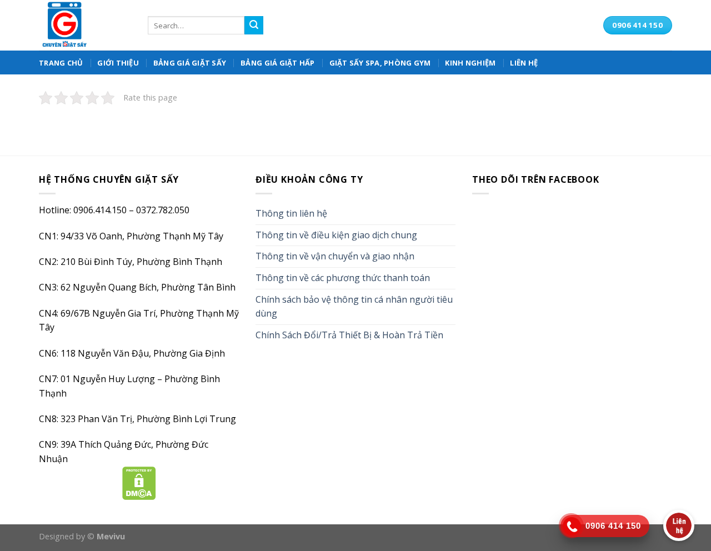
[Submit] (253, 25)
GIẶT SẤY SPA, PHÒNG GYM (380, 63)
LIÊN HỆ (524, 63)
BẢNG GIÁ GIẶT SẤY (189, 63)
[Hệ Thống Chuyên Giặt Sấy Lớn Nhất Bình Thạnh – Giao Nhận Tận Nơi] (85, 25)
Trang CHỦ (61, 63)
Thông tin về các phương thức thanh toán (343, 278)
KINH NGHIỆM (470, 63)
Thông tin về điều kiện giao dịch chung (336, 235)
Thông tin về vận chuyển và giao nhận (335, 256)
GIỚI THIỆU (118, 63)
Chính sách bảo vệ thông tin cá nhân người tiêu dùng (354, 306)
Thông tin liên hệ (291, 213)
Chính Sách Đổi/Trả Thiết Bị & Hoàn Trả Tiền (349, 335)
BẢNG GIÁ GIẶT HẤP (277, 63)
